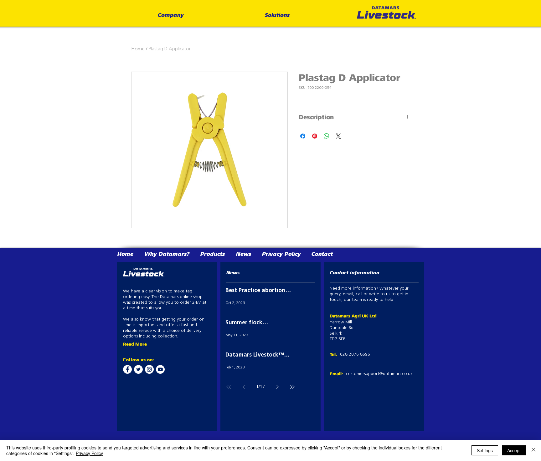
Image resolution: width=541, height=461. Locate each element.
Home (138, 49)
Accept (514, 450)
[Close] (533, 450)
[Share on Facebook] (303, 136)
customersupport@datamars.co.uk (379, 374)
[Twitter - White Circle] (138, 369)
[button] (170, 15)
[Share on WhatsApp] (326, 136)
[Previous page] (243, 387)
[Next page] (277, 387)
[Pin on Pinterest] (314, 136)
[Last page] (292, 387)
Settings (485, 450)
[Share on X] (338, 136)
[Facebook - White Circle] (127, 369)
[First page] (228, 387)
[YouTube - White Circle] (160, 369)
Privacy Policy (89, 453)
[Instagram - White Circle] (149, 369)
